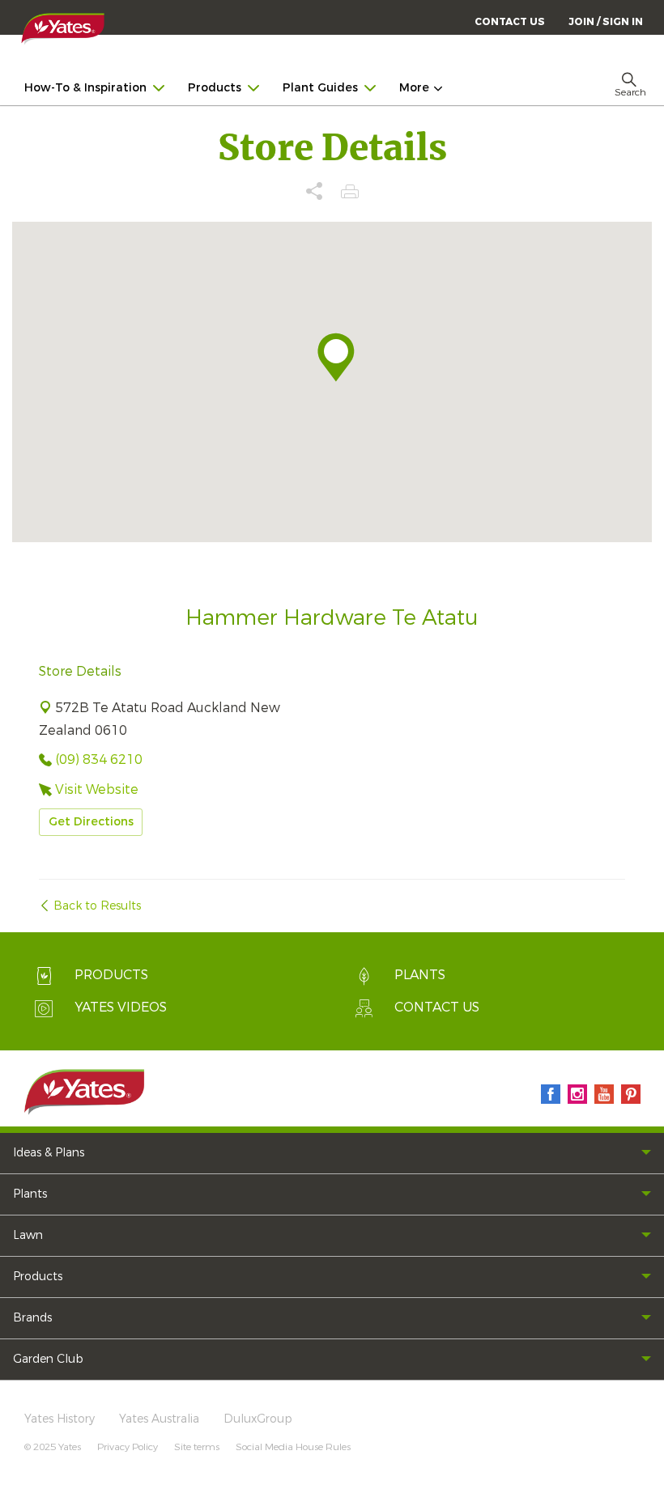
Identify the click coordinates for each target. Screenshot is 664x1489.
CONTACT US (510, 21)
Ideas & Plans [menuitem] (48, 1152)
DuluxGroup (257, 1419)
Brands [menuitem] (32, 1318)
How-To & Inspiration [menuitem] (85, 87)
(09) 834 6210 (99, 759)
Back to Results (97, 906)
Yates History (59, 1419)
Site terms (196, 1446)
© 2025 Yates (52, 1446)
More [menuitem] (414, 87)
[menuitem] (605, 21)
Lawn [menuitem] (28, 1235)
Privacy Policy (127, 1446)
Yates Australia (159, 1419)
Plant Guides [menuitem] (320, 87)
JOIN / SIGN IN (605, 21)
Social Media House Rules (293, 1446)
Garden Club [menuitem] (48, 1359)
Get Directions (91, 821)
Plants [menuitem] (30, 1194)
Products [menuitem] (214, 87)
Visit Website (96, 789)
